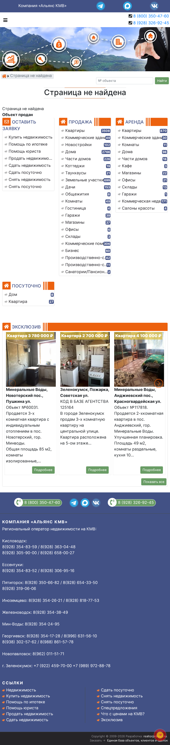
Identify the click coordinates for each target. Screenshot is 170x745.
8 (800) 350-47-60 (151, 16)
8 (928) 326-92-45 (151, 23)
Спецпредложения (119, 708)
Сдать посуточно (117, 690)
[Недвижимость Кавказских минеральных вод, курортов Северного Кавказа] (4, 76)
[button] (158, 383)
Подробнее (43, 470)
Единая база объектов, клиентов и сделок (137, 740)
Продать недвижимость (29, 713)
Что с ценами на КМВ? (123, 713)
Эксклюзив (112, 719)
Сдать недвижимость (27, 719)
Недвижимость (21, 690)
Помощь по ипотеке (25, 702)
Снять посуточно (117, 702)
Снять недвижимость (122, 696)
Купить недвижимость (28, 696)
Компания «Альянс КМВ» (42, 5)
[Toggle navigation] (4, 20)
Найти (162, 81)
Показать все (153, 482)
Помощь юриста (22, 708)
